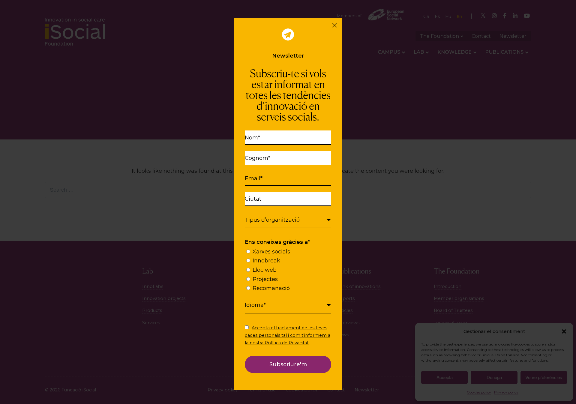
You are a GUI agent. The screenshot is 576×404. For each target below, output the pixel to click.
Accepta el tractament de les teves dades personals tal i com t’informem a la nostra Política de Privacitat (287, 335)
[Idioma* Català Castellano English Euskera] (288, 305)
